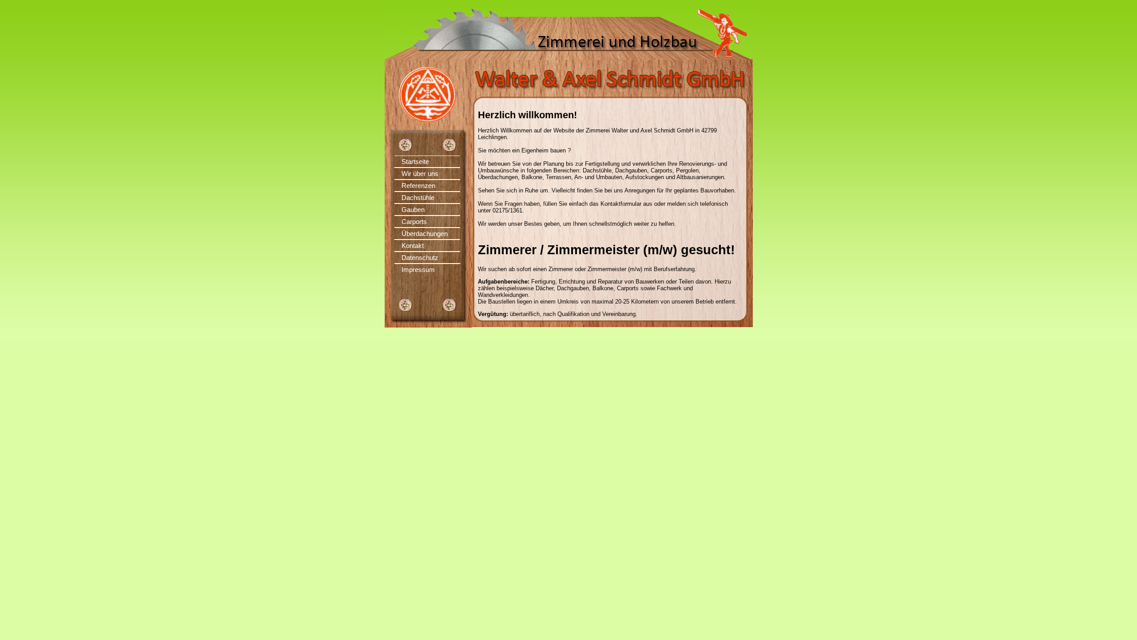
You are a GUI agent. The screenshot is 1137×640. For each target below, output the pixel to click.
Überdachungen (425, 233)
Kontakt (413, 245)
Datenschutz (420, 257)
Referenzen (418, 185)
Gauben (413, 209)
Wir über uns (420, 173)
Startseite (415, 161)
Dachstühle (418, 197)
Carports (414, 221)
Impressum (418, 269)
